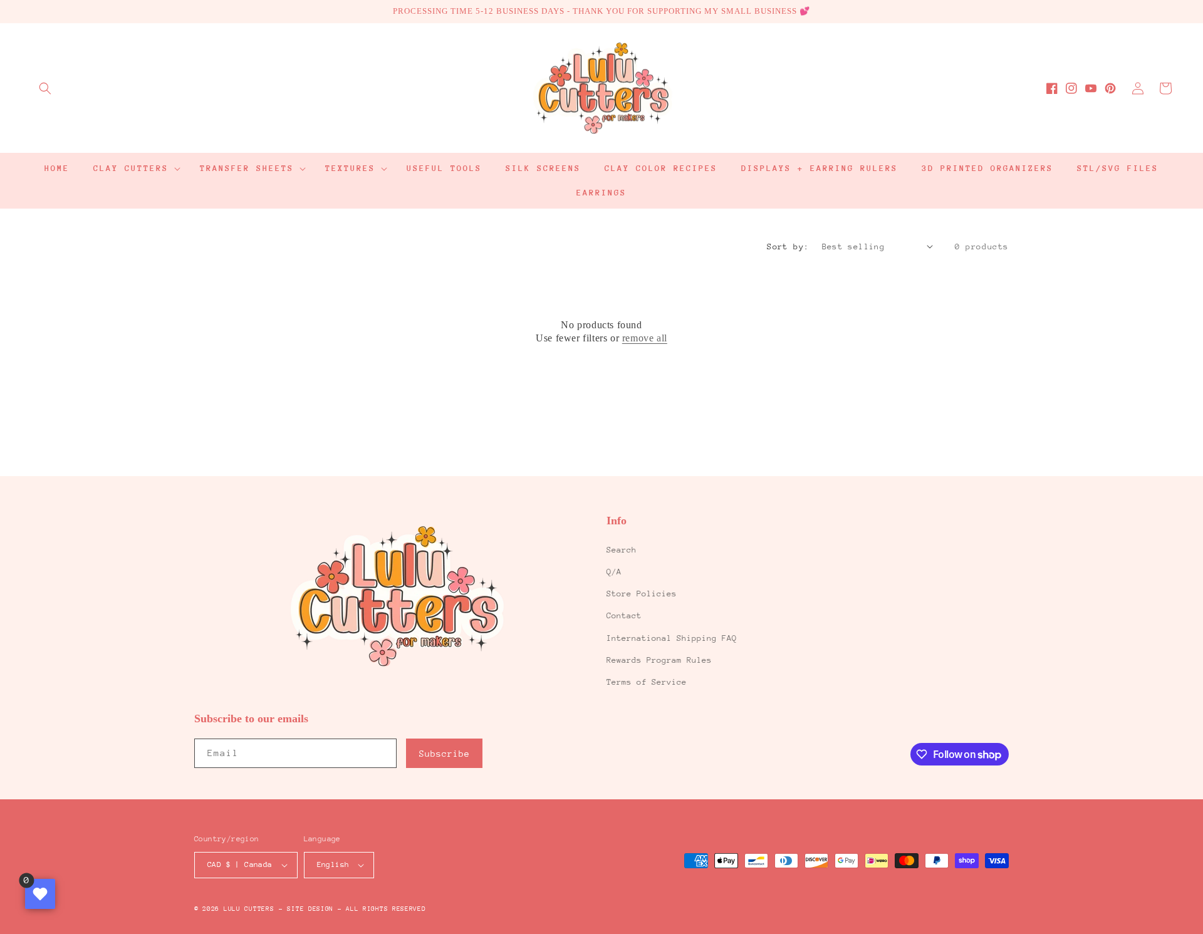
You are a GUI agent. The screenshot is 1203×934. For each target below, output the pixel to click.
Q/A (614, 571)
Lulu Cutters (249, 909)
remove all (644, 338)
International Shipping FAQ (672, 638)
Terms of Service (647, 682)
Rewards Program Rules (659, 660)
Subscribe (444, 754)
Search (622, 549)
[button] (45, 88)
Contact (624, 615)
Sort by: (788, 246)
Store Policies (642, 593)
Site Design (310, 909)
